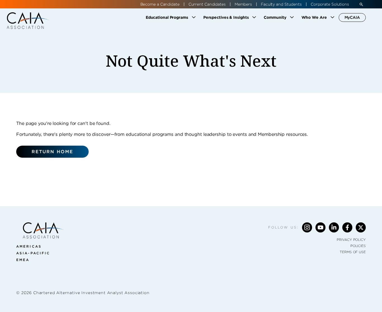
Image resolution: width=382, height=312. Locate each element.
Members (243, 4)
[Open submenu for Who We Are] (332, 17)
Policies (358, 246)
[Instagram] (307, 227)
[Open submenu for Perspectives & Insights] (254, 17)
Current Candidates (207, 4)
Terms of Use (353, 252)
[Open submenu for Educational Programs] (194, 17)
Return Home (52, 151)
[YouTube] (320, 227)
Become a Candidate (160, 4)
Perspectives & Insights (226, 17)
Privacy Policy (351, 240)
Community (275, 17)
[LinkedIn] (334, 227)
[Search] (361, 4)
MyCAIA (352, 17)
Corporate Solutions (330, 4)
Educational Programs (167, 17)
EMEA (22, 260)
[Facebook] (347, 227)
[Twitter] (361, 227)
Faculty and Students (281, 4)
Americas (29, 246)
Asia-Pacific (33, 253)
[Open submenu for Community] (292, 17)
